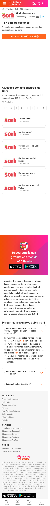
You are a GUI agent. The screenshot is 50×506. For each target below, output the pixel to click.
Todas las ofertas (9, 405)
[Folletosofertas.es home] (15, 3)
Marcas (5, 408)
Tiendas (9, 9)
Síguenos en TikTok (10, 440)
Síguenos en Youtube (10, 437)
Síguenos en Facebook (11, 431)
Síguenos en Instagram (11, 434)
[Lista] (38, 3)
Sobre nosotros (8, 414)
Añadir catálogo (8, 417)
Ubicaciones (25, 9)
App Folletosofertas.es (11, 411)
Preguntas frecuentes (10, 399)
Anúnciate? (6, 402)
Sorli (16, 9)
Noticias (5, 420)
